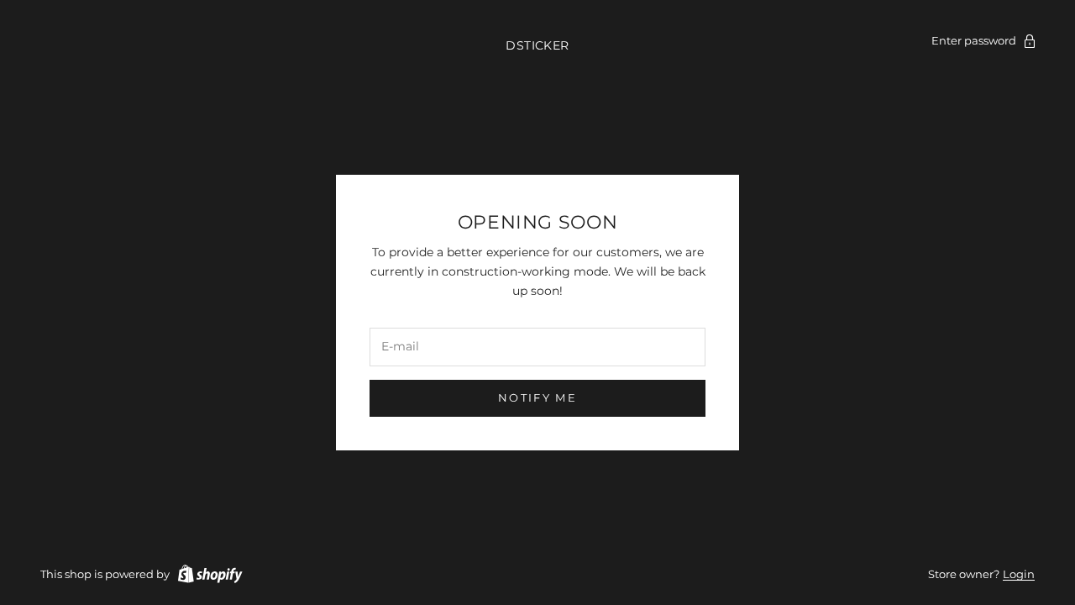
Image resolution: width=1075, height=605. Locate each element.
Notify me (537, 397)
